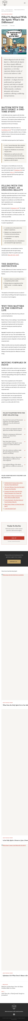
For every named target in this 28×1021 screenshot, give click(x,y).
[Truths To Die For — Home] (14, 1007)
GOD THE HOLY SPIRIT (7, 14)
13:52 (17, 255)
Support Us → (14, 561)
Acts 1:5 (12, 172)
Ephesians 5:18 (15, 208)
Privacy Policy (14, 1019)
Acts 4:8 (10, 255)
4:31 (14, 255)
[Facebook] (14, 1014)
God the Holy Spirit (9, 9)
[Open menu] (24, 3)
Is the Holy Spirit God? (10, 508)
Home (2, 9)
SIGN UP (14, 538)
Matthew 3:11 (18, 170)
